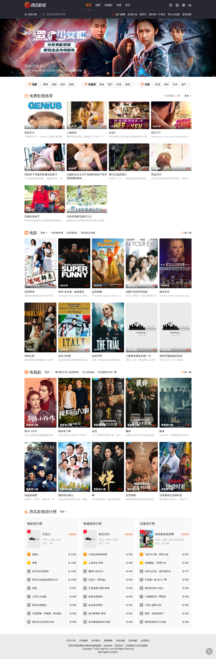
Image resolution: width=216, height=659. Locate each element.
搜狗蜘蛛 (108, 640)
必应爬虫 (145, 640)
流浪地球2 (72, 232)
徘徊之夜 (29, 355)
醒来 (162, 431)
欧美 (119, 84)
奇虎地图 (120, 640)
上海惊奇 (72, 132)
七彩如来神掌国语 (97, 554)
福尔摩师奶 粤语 (97, 613)
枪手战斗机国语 (40, 571)
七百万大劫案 (39, 596)
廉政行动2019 (95, 571)
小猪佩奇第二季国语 (155, 596)
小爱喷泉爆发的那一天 (138, 355)
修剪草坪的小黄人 (154, 588)
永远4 (112, 132)
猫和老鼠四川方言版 (155, 622)
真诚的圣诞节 (32, 216)
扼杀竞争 (164, 291)
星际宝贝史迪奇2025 (43, 622)
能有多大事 (64, 431)
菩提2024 (156, 174)
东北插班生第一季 (107, 372)
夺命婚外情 (57, 232)
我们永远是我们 (118, 174)
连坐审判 (97, 355)
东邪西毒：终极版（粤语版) (46, 613)
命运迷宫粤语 (95, 605)
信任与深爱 (64, 355)
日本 (175, 84)
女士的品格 (88, 372)
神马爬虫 (95, 640)
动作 (62, 84)
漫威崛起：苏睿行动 (155, 562)
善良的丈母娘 (88, 232)
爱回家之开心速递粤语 (67, 372)
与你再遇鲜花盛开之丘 (79, 216)
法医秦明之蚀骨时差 (170, 495)
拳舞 (34, 562)
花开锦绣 (131, 495)
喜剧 (54, 84)
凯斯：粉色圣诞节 (154, 613)
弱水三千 (156, 132)
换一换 (186, 232)
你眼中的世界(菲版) (137, 291)
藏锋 (128, 431)
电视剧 (108, 5)
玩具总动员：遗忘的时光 (158, 571)
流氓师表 (29, 291)
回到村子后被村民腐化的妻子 (40, 174)
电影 (98, 5)
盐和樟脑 (97, 291)
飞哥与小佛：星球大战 (156, 554)
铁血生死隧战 (39, 605)
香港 (101, 84)
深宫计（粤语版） (97, 579)
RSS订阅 (71, 640)
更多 (188, 95)
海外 (166, 84)
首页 (88, 5)
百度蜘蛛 (83, 640)
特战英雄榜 (30, 495)
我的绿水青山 (65, 495)
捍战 (34, 588)
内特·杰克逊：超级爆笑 (71, 291)
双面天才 (29, 132)
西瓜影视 (73, 645)
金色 (94, 431)
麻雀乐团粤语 (95, 596)
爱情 (45, 84)
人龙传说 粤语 (95, 562)
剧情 (71, 84)
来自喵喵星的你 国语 (99, 622)
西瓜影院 (35, 5)
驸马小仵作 (30, 431)
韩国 (127, 84)
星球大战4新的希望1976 (45, 579)
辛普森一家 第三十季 (156, 579)
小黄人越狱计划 (153, 605)
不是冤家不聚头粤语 (99, 588)
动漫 (118, 5)
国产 (110, 84)
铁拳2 (35, 554)
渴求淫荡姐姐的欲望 (170, 355)
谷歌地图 (132, 640)
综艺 (127, 5)
